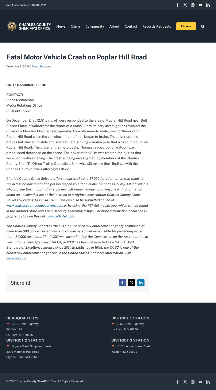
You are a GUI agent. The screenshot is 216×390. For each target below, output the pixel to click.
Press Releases (41, 66)
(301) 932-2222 (38, 5)
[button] (202, 26)
